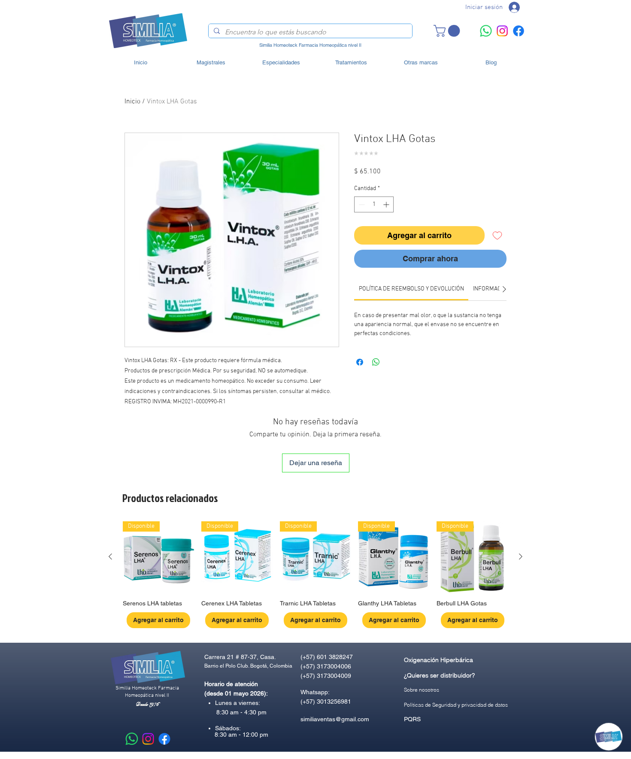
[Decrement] (360, 204)
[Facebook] (518, 31)
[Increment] (387, 204)
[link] (411, 289)
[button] (448, 31)
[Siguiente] (521, 556)
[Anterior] (110, 556)
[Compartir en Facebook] (360, 362)
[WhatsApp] (486, 31)
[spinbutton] (374, 204)
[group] (315, 575)
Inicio (132, 101)
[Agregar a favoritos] (497, 235)
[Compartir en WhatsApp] (376, 362)
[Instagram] (502, 31)
